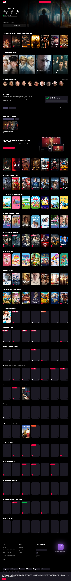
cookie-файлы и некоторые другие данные (45, 574)
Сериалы (21, 549)
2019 (5, 15)
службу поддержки (16, 578)
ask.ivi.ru (38, 555)
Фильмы (21, 547)
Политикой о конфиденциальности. (8, 576)
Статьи (20, 552)
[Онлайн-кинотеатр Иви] (4, 2)
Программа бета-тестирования (9, 549)
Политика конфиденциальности (9, 555)
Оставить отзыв (6, 561)
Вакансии (4, 547)
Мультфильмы (22, 550)
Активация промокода (24, 553)
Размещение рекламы (7, 552)
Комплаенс (5, 559)
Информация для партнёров (8, 550)
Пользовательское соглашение (9, 553)
